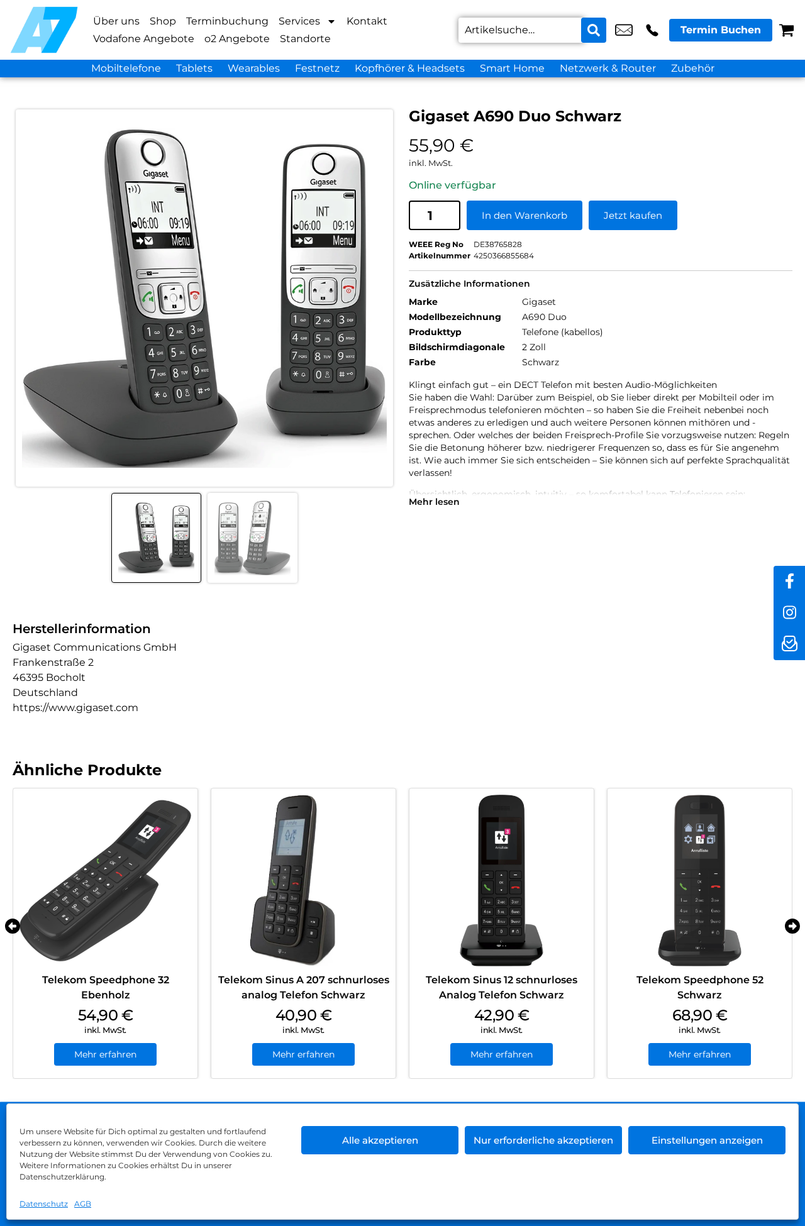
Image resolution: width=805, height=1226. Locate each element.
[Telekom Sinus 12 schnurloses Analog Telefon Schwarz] (501, 880)
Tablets (194, 68)
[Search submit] (593, 30)
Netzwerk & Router (608, 68)
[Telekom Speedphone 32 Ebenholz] (105, 880)
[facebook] (789, 581)
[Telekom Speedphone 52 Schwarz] (700, 880)
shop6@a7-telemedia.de (623, 30)
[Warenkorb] (786, 30)
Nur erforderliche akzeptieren (543, 1140)
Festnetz (317, 68)
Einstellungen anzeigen (707, 1140)
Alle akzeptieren (380, 1140)
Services (299, 21)
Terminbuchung (227, 21)
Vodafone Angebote (143, 39)
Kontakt (367, 21)
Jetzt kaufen (633, 215)
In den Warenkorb (524, 215)
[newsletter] (789, 644)
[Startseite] (44, 29)
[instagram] (789, 613)
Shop (163, 21)
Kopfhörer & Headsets (410, 68)
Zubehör (692, 68)
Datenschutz (43, 1203)
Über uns (116, 21)
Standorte (305, 39)
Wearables (254, 68)
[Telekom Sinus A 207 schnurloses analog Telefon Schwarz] (303, 880)
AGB (82, 1203)
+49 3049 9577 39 (652, 30)
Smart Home (512, 68)
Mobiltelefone (126, 68)
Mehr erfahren (105, 1054)
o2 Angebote (237, 39)
